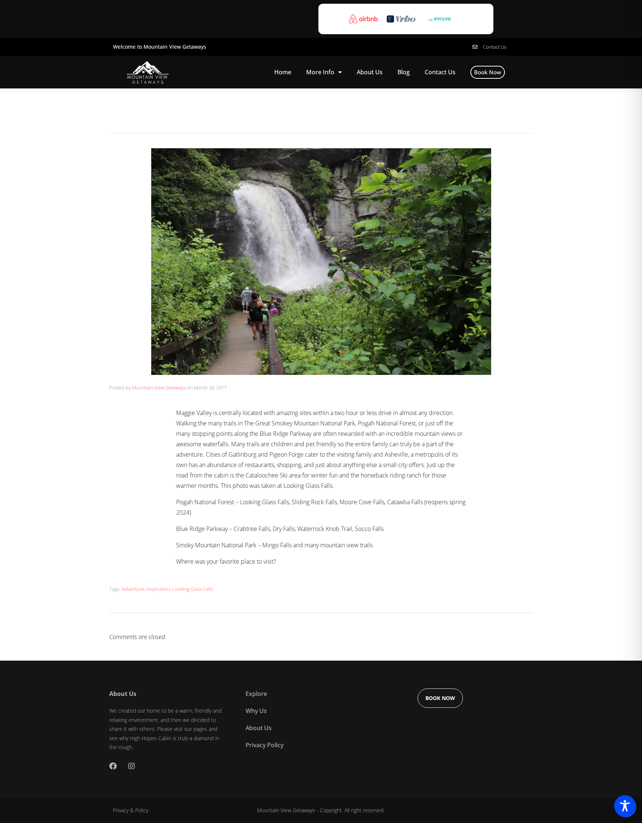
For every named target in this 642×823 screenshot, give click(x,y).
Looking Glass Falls (192, 589)
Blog (404, 72)
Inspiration (158, 589)
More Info (320, 72)
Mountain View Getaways (159, 387)
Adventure (132, 589)
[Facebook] (113, 766)
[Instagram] (131, 766)
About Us (370, 72)
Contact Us (440, 72)
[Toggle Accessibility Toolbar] (624, 805)
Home (282, 72)
